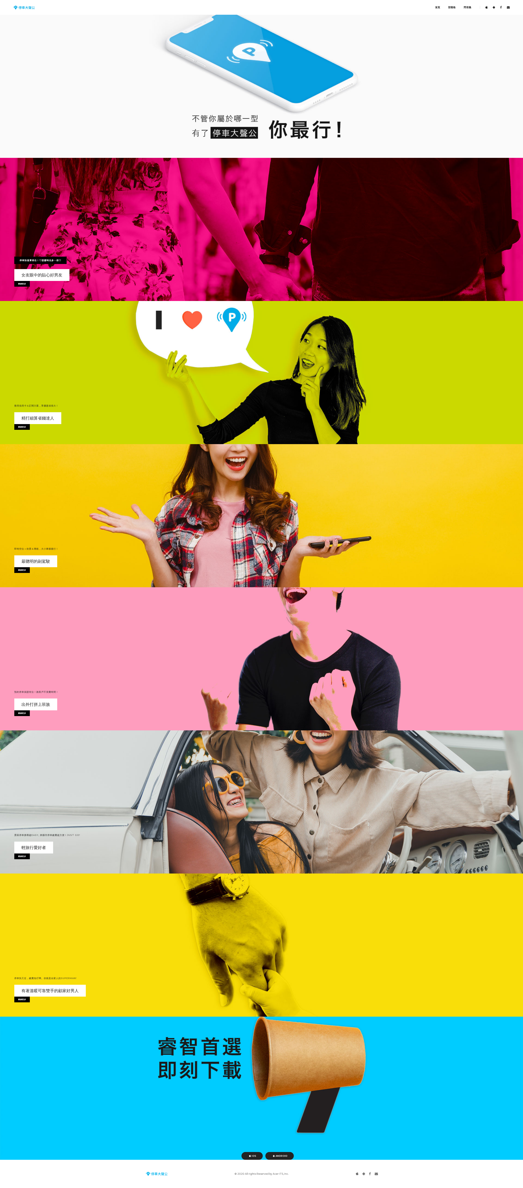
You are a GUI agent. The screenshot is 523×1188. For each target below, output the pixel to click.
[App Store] (486, 7)
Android (281, 1155)
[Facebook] (501, 7)
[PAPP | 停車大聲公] (24, 7)
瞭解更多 (22, 284)
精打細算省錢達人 (37, 418)
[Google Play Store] (494, 7)
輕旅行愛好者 (33, 847)
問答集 (467, 7)
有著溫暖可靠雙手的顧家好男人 (50, 990)
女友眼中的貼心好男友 (41, 275)
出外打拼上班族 (35, 704)
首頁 (437, 7)
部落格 (452, 7)
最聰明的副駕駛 (35, 561)
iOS (253, 1155)
